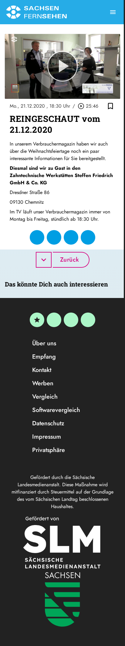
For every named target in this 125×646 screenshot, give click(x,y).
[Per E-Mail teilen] (88, 237)
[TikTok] (88, 320)
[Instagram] (71, 320)
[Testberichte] (37, 320)
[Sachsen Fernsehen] (36, 12)
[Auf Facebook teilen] (37, 237)
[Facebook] (54, 320)
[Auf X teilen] (54, 237)
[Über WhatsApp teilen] (71, 237)
